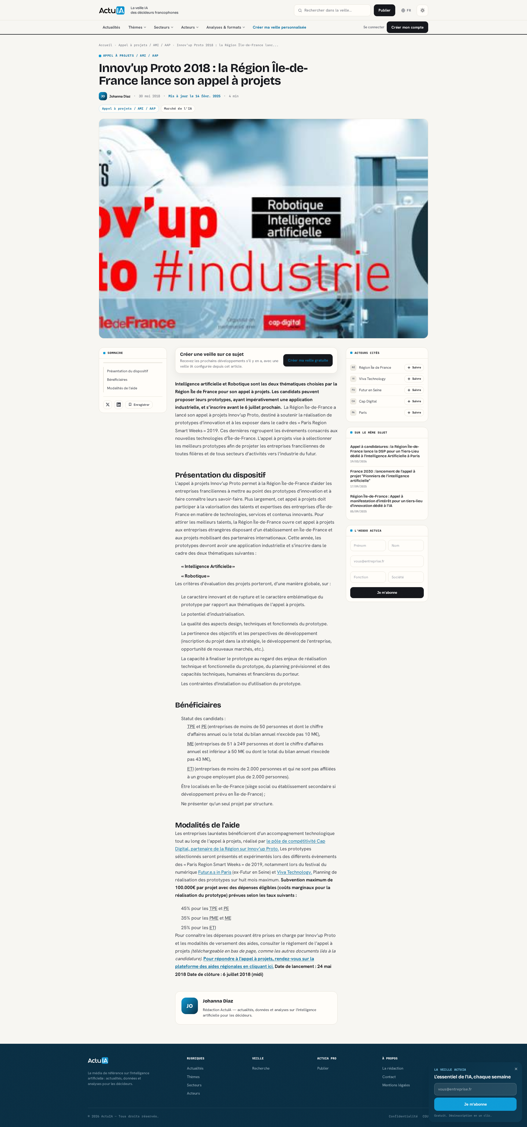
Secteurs (162, 27)
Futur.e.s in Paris (214, 872)
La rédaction (392, 1068)
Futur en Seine (367, 390)
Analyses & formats (223, 27)
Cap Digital (364, 401)
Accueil (105, 45)
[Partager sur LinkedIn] (118, 404)
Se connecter (373, 27)
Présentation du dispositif (127, 371)
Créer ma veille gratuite (308, 360)
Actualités (111, 27)
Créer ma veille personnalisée (279, 27)
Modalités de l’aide (122, 388)
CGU (425, 1116)
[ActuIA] (112, 10)
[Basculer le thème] (422, 10)
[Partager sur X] (107, 404)
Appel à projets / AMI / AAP (144, 45)
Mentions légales (396, 1084)
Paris (359, 412)
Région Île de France (371, 367)
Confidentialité (403, 1116)
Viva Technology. (294, 872)
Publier (385, 10)
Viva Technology (369, 378)
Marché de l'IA (178, 108)
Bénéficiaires (117, 379)
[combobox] (335, 10)
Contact (389, 1076)
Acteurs (188, 27)
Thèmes (135, 27)
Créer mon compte (407, 27)
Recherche (261, 1068)
